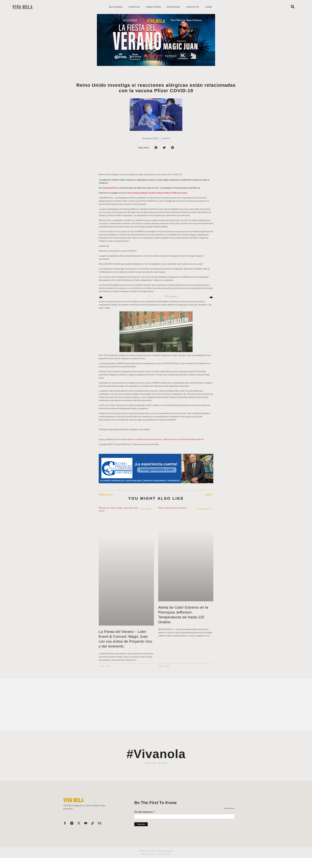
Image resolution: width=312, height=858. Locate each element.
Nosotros (173, 7)
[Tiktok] (92, 823)
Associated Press (110, 188)
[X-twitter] (78, 823)
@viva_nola (156, 763)
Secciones (116, 7)
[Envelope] (99, 823)
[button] (156, 147)
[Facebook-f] (64, 823)
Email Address (144, 812)
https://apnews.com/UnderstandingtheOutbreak (184, 439)
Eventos (134, 7)
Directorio (153, 7)
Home (208, 7)
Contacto (192, 7)
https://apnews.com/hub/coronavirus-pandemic (142, 439)
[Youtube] (85, 823)
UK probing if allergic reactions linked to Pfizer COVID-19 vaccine (157, 193)
